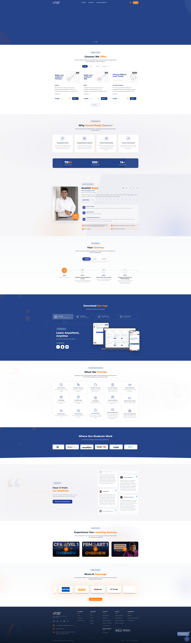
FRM (91, 618)
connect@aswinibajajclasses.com (64, 625)
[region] (95, 24)
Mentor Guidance (119, 620)
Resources (91, 2)
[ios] (62, 347)
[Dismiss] (189, 632)
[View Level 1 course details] (66, 86)
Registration (106, 615)
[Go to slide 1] (94, 41)
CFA (91, 615)
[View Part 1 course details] (95, 86)
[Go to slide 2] (96, 41)
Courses (84, 2)
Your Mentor (81, 620)
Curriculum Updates (133, 618)
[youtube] (123, 188)
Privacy (123, 640)
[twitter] (137, 188)
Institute (104, 259)
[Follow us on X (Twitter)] (67, 621)
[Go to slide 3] (97, 41)
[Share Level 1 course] (69, 98)
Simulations (131, 620)
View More (94, 104)
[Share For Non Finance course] (127, 98)
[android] (58, 347)
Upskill (92, 620)
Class (95, 259)
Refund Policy (134, 640)
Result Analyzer (107, 620)
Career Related (119, 615)
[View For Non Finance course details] (124, 86)
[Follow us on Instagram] (60, 621)
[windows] (67, 347)
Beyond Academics (102, 2)
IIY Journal (105, 632)
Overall (86, 259)
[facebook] (133, 188)
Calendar (80, 618)
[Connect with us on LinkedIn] (57, 621)
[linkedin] (126, 188)
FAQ (79, 615)
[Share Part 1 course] (98, 98)
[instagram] (130, 188)
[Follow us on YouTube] (54, 621)
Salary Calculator (107, 623)
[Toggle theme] (130, 2)
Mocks (91, 623)
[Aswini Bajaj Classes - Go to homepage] (56, 2)
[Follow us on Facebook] (64, 621)
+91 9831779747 (60, 629)
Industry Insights (119, 623)
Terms (128, 640)
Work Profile (118, 618)
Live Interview (106, 625)
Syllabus (130, 615)
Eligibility (105, 618)
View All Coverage (95, 599)
